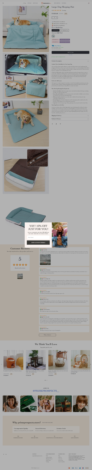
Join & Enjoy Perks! (38, 242)
